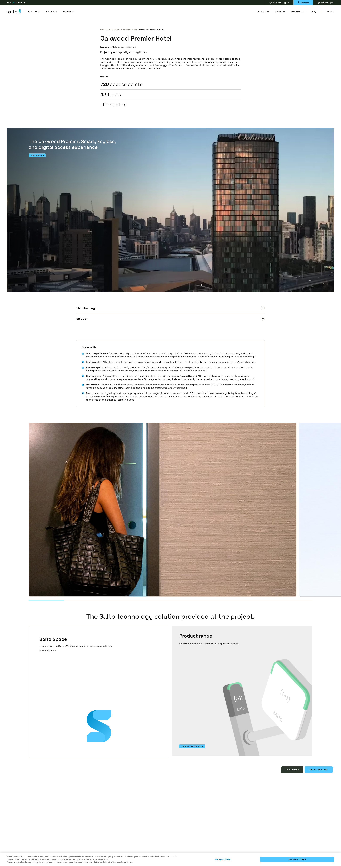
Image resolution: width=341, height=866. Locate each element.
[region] (170, 859)
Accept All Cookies (297, 859)
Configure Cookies (223, 859)
